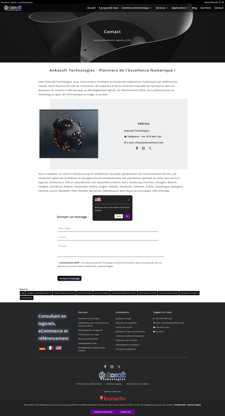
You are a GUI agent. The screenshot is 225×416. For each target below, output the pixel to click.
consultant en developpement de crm (39, 293)
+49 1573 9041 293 (151, 136)
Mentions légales (105, 266)
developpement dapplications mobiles (123, 293)
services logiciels (26, 298)
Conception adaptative (126, 349)
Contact (218, 7)
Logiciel (13, 2)
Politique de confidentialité (89, 384)
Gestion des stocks (124, 327)
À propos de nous (108, 7)
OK (127, 216)
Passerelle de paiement (126, 323)
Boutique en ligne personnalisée (130, 331)
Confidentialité (89, 266)
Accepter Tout (125, 412)
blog (22, 293)
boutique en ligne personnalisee (64, 293)
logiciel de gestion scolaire (147, 293)
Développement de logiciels (90, 330)
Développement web (87, 343)
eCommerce (5, 2)
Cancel (118, 216)
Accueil (91, 7)
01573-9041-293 (212, 2)
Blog (194, 7)
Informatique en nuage (88, 334)
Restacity (117, 391)
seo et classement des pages (168, 293)
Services (160, 7)
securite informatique (85, 293)
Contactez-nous (162, 327)
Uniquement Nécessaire (103, 412)
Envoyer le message (69, 278)
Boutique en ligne (124, 318)
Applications (179, 7)
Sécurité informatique (88, 339)
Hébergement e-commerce (127, 345)
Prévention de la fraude (126, 340)
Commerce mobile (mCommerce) (130, 336)
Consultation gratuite (25, 2)
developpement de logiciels (189, 293)
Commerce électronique (135, 7)
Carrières (205, 7)
